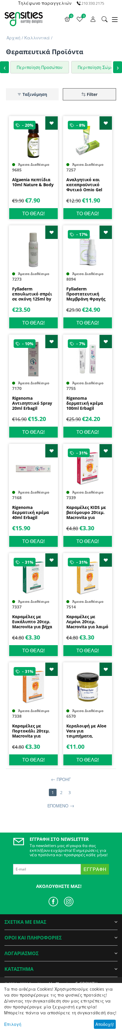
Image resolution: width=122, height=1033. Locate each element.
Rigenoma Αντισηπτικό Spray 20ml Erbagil (32, 403)
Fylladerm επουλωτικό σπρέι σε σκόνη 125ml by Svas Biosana (32, 294)
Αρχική (13, 38)
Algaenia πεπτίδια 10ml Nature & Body (33, 182)
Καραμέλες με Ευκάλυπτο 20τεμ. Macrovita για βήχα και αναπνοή (32, 621)
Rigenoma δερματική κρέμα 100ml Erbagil (84, 403)
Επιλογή (12, 1024)
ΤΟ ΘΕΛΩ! (33, 213)
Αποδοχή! (104, 1024)
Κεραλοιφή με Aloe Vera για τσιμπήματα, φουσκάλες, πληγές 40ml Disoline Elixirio (87, 731)
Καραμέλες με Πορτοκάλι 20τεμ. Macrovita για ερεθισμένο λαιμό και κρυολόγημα (31, 731)
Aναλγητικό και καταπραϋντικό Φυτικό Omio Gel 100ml (84, 184)
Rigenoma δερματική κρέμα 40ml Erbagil (30, 512)
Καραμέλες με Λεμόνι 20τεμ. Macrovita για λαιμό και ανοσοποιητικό (87, 621)
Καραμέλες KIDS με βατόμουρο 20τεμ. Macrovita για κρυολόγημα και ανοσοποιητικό (86, 512)
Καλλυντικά (37, 38)
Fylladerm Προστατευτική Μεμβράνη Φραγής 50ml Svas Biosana (85, 294)
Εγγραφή (95, 869)
